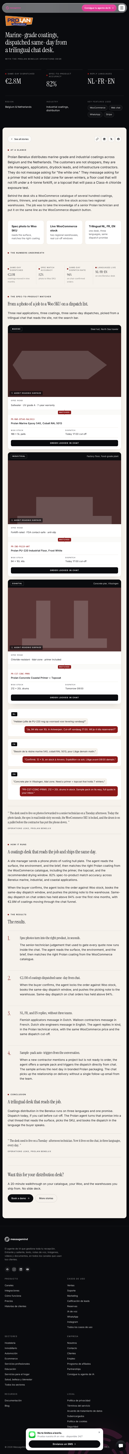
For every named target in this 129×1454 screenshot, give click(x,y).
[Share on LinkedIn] (104, 139)
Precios (9, 1301)
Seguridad (72, 1426)
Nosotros (72, 1343)
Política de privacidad (78, 1400)
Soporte (71, 1290)
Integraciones (12, 1290)
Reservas (72, 1306)
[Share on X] (111, 139)
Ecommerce (11, 1358)
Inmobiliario (11, 1348)
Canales (9, 1285)
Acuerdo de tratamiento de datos (84, 1411)
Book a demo (18, 1198)
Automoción (11, 1353)
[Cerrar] (99, 1432)
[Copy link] (97, 139)
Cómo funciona (13, 1295)
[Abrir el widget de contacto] (121, 1446)
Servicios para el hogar (17, 1374)
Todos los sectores (15, 1384)
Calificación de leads (78, 1301)
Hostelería (10, 1343)
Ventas (70, 1285)
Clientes (71, 1353)
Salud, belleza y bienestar (18, 1379)
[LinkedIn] (21, 1269)
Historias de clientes (15, 1306)
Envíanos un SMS (63, 1444)
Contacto (72, 1348)
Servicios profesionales (17, 1363)
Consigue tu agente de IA (97, 8)
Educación (10, 1369)
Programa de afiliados (79, 1363)
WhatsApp (72, 1316)
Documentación (13, 1400)
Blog (7, 1405)
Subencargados (75, 1416)
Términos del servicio (78, 1405)
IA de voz (72, 1311)
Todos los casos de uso (79, 1327)
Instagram (72, 1322)
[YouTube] (27, 1269)
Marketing (72, 1295)
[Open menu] (121, 8)
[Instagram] (14, 1269)
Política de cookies (77, 1421)
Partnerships (74, 1369)
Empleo (71, 1358)
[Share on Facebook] (118, 139)
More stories (46, 1198)
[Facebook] (7, 1269)
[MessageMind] (13, 8)
